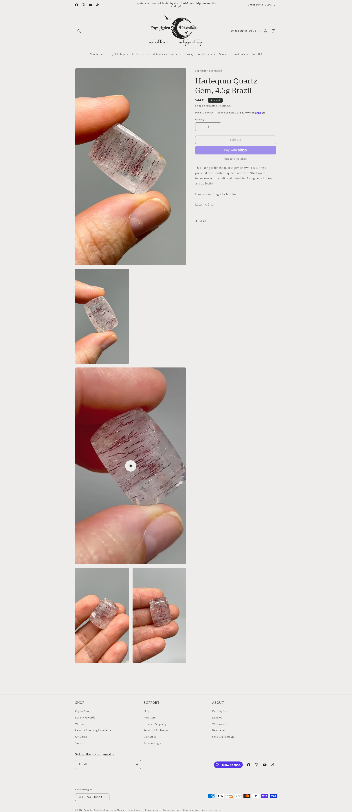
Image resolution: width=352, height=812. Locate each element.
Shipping (200, 106)
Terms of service (171, 810)
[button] (79, 31)
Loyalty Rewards (85, 717)
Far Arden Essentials (94, 810)
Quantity (200, 119)
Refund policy (135, 810)
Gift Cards (81, 737)
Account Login (152, 743)
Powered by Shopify (114, 810)
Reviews (217, 717)
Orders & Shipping (155, 724)
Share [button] (202, 221)
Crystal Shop (82, 711)
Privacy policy (152, 810)
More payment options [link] (235, 159)
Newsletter (218, 730)
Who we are (219, 724)
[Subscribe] (137, 764)
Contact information (211, 810)
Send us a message (223, 737)
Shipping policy (190, 810)
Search (79, 743)
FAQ (146, 711)
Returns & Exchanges (156, 730)
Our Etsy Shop (220, 711)
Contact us (150, 737)
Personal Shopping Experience (93, 730)
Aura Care (149, 717)
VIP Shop (80, 724)
